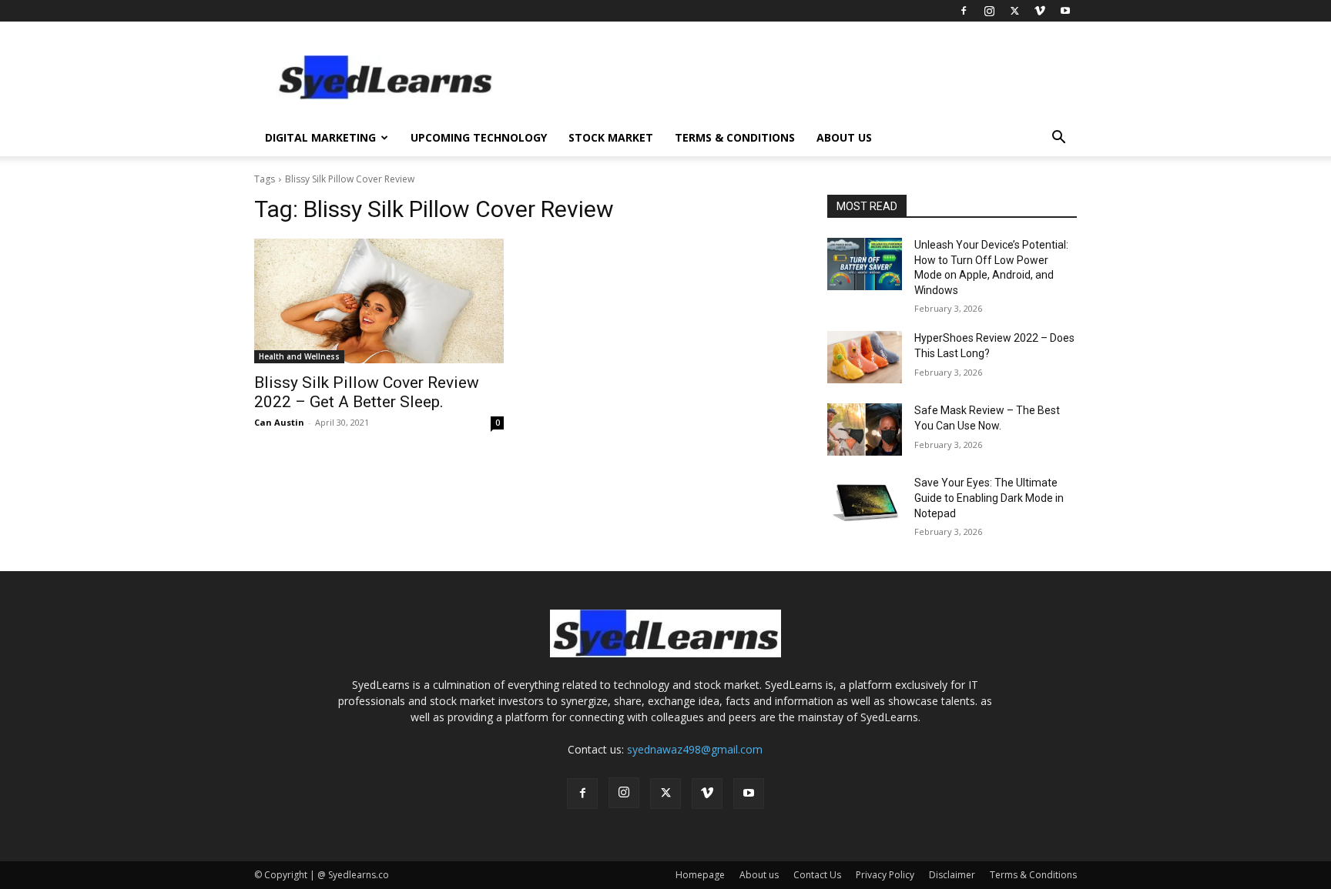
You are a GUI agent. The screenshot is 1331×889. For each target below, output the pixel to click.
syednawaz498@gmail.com (695, 749)
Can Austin (279, 422)
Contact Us (817, 874)
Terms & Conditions (735, 137)
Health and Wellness (299, 356)
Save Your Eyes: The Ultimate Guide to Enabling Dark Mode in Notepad (989, 497)
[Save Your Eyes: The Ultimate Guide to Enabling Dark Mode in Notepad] (864, 502)
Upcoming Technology (479, 137)
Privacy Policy (885, 874)
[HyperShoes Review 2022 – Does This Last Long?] (864, 357)
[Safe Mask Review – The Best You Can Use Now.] (864, 429)
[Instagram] (989, 11)
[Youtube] (1065, 11)
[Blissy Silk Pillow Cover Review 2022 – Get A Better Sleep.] (379, 301)
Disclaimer (952, 874)
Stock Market (610, 137)
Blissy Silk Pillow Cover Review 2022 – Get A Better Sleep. (366, 392)
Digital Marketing (320, 137)
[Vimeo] (1039, 11)
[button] (1058, 139)
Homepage (700, 874)
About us (844, 137)
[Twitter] (1014, 11)
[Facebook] (963, 11)
